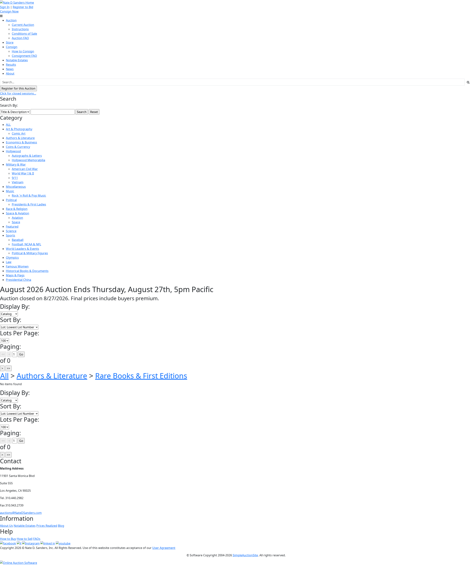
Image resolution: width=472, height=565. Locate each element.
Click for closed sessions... (18, 93)
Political (11, 200)
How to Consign (23, 51)
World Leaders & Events (22, 249)
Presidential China (18, 280)
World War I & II (23, 173)
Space (16, 222)
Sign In (5, 7)
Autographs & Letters (27, 156)
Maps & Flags (15, 275)
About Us (6, 526)
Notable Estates (17, 60)
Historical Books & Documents (27, 271)
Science (11, 231)
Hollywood (13, 151)
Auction (11, 20)
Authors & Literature (20, 138)
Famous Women (17, 266)
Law (8, 262)
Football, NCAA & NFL (26, 244)
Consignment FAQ (24, 56)
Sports (10, 235)
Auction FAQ (20, 38)
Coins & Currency (18, 147)
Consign (11, 47)
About (10, 73)
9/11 (15, 178)
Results (11, 65)
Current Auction (23, 25)
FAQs (36, 539)
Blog (61, 526)
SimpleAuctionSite (245, 555)
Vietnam (17, 182)
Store (9, 42)
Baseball (17, 240)
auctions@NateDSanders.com (21, 513)
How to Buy (8, 539)
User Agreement (163, 548)
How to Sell (24, 539)
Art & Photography (19, 129)
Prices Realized (46, 526)
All (4, 376)
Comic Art (18, 133)
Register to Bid (23, 7)
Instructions (20, 29)
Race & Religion (16, 209)
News (10, 69)
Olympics (12, 258)
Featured (12, 227)
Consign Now (9, 11)
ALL (8, 125)
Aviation (17, 218)
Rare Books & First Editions (141, 376)
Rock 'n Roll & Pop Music (29, 196)
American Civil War (25, 169)
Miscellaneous (16, 187)
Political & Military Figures (30, 253)
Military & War (16, 164)
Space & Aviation (17, 213)
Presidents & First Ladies (29, 204)
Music (10, 191)
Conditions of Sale (24, 34)
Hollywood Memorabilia (28, 160)
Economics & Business (21, 142)
